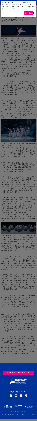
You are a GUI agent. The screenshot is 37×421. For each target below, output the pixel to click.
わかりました (29, 13)
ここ (32, 4)
